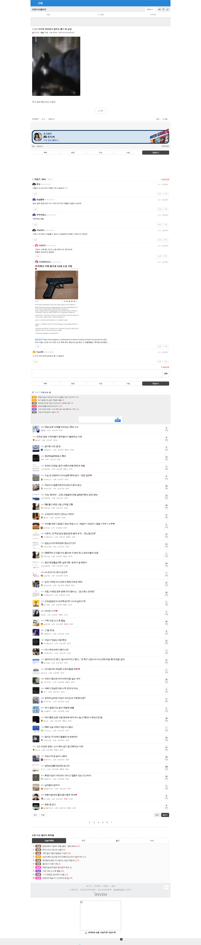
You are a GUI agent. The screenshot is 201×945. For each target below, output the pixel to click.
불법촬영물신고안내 (122, 890)
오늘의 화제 (49, 840)
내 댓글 (101, 14)
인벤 (40, 3)
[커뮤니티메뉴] (33, 3)
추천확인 (35, 119)
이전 (100, 153)
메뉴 (33, 146)
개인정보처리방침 (87, 890)
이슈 (152, 840)
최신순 (49, 179)
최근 (35, 815)
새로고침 (166, 179)
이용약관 (74, 890)
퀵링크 (106, 886)
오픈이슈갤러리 (39, 9)
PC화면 (97, 886)
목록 (45, 153)
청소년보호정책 (104, 890)
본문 (73, 153)
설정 (113, 886)
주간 (83, 840)
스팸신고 (51, 119)
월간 (117, 840)
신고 (43, 119)
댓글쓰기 (155, 153)
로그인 (89, 886)
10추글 (153, 14)
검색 (157, 815)
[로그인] (162, 3)
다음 (128, 153)
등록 (166, 373)
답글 (35, 194)
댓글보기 (155, 383)
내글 (48, 14)
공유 (157, 119)
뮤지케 (36, 33)
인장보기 (40, 146)
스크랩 (164, 119)
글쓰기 (167, 9)
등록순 (43, 179)
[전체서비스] (167, 3)
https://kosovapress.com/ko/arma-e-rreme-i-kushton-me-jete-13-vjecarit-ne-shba (75, 340)
